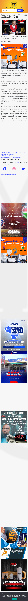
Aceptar (14, 598)
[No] (26, 596)
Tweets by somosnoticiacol (8, 174)
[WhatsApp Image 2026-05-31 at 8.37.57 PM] (14, 220)
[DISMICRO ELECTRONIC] (14, 56)
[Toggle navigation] (24, 10)
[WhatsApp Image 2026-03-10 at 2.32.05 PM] (14, 335)
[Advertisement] (14, 138)
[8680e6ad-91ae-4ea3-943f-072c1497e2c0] (14, 543)
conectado (16, 162)
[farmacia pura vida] (14, 367)
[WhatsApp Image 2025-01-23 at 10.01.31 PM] (14, 575)
